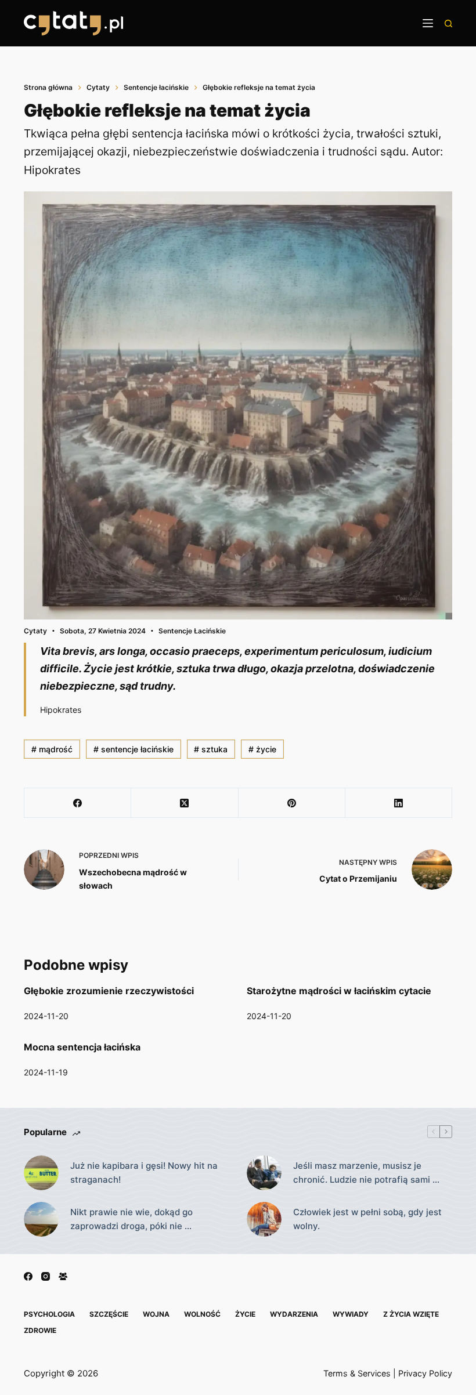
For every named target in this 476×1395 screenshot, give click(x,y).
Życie (245, 1314)
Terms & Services (357, 1373)
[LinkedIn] (398, 803)
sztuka (211, 749)
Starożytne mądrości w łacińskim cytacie (339, 991)
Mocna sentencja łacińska (82, 1047)
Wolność (202, 1314)
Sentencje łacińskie (192, 630)
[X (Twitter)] (184, 803)
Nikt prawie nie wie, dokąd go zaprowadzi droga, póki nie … (131, 1219)
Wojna (156, 1314)
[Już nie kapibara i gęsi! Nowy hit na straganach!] (41, 1172)
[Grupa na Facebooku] (63, 1276)
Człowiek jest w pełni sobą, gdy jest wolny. (367, 1219)
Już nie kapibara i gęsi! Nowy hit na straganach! (144, 1173)
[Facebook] (77, 803)
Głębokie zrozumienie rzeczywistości (109, 991)
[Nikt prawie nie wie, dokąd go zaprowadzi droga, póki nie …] (41, 1219)
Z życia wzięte (411, 1314)
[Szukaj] (448, 23)
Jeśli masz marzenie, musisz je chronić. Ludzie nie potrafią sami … (366, 1173)
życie (262, 749)
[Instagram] (45, 1276)
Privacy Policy (425, 1373)
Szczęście (108, 1314)
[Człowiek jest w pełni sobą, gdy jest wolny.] (264, 1219)
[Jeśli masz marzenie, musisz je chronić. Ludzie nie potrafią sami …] (264, 1172)
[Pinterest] (292, 803)
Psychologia (49, 1314)
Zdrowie (40, 1330)
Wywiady (351, 1314)
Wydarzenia (294, 1314)
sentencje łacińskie (133, 749)
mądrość (52, 749)
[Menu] (428, 23)
